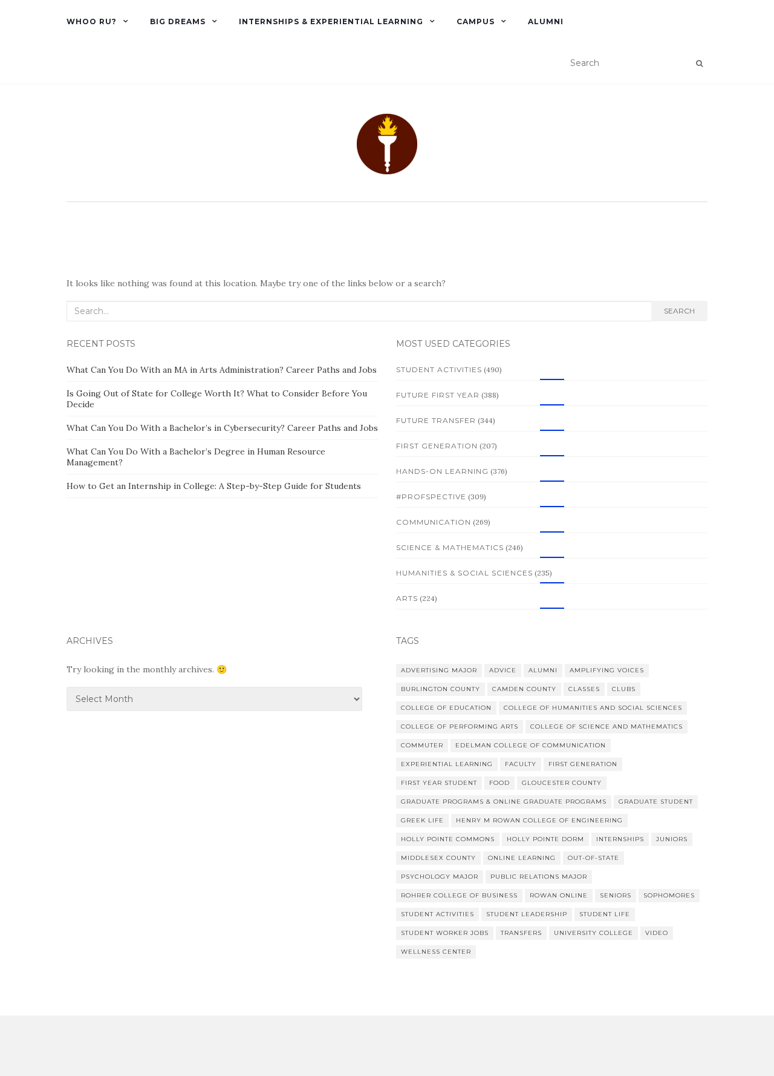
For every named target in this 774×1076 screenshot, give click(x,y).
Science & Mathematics (450, 547)
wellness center (436, 952)
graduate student (656, 801)
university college (593, 933)
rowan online (559, 895)
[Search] (699, 63)
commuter (422, 745)
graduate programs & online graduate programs (504, 801)
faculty (520, 764)
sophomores (669, 895)
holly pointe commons (448, 839)
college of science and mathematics (606, 726)
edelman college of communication (530, 745)
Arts (407, 598)
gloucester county (562, 783)
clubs (624, 689)
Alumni (546, 21)
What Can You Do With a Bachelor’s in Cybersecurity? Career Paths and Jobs (222, 427)
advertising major (439, 670)
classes (584, 689)
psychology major (439, 877)
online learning (522, 858)
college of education (446, 708)
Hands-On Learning (442, 471)
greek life (422, 820)
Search (679, 310)
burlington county (440, 689)
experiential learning (447, 764)
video (656, 933)
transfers (521, 933)
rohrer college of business (459, 895)
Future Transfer (436, 420)
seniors (615, 895)
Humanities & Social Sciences (464, 572)
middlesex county (438, 858)
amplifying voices (607, 670)
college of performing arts (459, 726)
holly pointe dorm (545, 839)
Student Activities (439, 369)
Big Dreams (178, 21)
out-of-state (593, 858)
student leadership (526, 914)
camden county (524, 689)
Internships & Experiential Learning (331, 21)
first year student (439, 783)
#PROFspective (431, 496)
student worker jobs (445, 933)
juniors (672, 839)
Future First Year (438, 394)
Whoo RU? (92, 21)
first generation (582, 764)
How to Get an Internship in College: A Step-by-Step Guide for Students (214, 486)
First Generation (437, 445)
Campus (476, 21)
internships (620, 839)
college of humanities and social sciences (593, 708)
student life (604, 914)
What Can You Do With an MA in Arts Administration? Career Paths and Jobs (222, 369)
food (499, 783)
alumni (543, 670)
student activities (437, 914)
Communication (433, 522)
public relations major (538, 877)
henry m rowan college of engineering (539, 820)
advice (502, 670)
